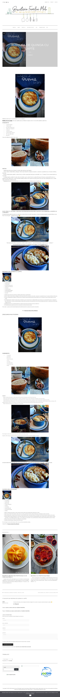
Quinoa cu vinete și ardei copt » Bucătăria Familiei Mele (15, 607)
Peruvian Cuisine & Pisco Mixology (31, 310)
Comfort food (42, 27)
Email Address (5, 623)
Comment (4, 632)
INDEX (19, 27)
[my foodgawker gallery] (11, 674)
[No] (58, 694)
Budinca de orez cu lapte (7, 120)
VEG (36, 27)
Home (14, 27)
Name (3, 618)
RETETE (23, 27)
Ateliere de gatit (30, 27)
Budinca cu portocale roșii (40, 575)
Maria (3, 601)
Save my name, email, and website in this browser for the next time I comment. (17, 641)
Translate (10, 660)
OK (30, 695)
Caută (5, 667)
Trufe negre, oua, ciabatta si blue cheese (47, 592)
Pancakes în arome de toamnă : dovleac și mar (14, 592)
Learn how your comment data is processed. (23, 646)
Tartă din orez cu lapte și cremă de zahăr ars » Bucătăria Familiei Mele (17, 610)
